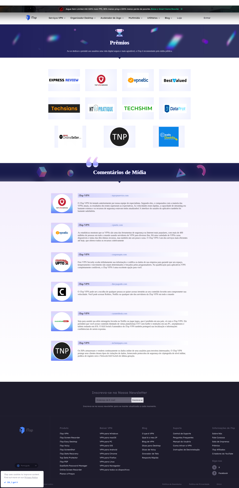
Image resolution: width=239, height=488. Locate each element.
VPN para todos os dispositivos (115, 469)
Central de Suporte (182, 433)
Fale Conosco (218, 437)
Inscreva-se (137, 400)
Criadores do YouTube (222, 453)
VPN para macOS (108, 437)
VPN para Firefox (108, 457)
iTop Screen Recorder (70, 437)
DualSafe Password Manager (73, 465)
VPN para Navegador (110, 465)
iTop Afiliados (218, 449)
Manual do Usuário (182, 441)
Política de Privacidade (199, 484)
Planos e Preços (67, 473)
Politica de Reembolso (172, 484)
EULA (219, 484)
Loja (179, 18)
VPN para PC (106, 441)
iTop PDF (64, 461)
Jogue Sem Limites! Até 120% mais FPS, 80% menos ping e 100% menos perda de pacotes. (122, 9)
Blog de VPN (148, 441)
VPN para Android (108, 449)
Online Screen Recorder (71, 469)
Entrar (207, 18)
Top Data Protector (69, 457)
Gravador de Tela (150, 453)
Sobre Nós (217, 433)
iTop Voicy (64, 445)
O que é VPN (148, 433)
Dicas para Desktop (151, 445)
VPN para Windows (109, 433)
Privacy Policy (31, 477)
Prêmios (216, 445)
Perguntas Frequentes (183, 437)
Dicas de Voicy (149, 449)
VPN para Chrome (108, 453)
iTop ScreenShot (67, 449)
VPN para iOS (106, 445)
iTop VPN (64, 433)
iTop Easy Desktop (68, 441)
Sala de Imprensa (220, 441)
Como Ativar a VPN (182, 445)
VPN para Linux (107, 461)
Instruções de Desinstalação (186, 449)
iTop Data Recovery (69, 453)
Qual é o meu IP (149, 437)
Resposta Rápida (150, 457)
